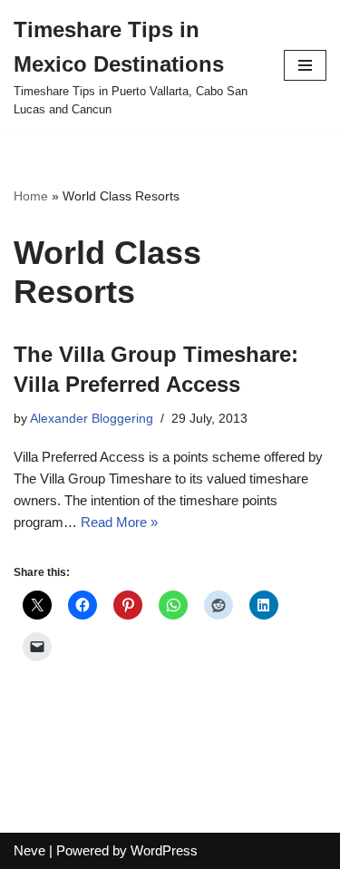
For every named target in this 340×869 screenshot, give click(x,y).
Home (31, 196)
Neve (29, 850)
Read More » (119, 522)
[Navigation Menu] (305, 65)
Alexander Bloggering (91, 418)
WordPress (164, 850)
